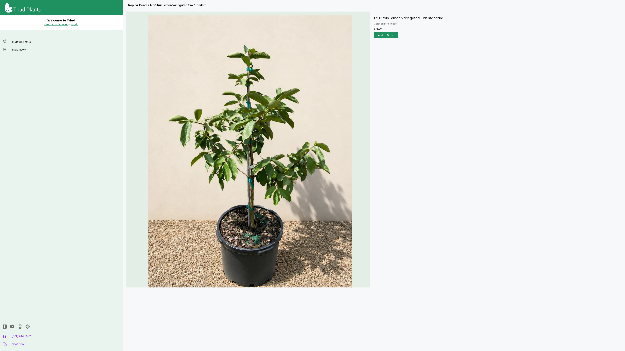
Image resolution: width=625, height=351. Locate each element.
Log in (74, 24)
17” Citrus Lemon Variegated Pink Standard (178, 5)
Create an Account (56, 24)
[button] (61, 344)
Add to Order (386, 35)
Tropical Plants (137, 5)
